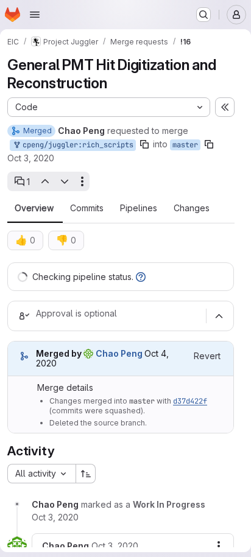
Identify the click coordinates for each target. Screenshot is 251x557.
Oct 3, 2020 (30, 158)
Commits (87, 208)
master (185, 145)
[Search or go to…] (203, 14)
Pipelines (138, 208)
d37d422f (190, 401)
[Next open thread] (64, 181)
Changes (192, 208)
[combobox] (41, 473)
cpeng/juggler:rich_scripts (75, 145)
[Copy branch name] (144, 144)
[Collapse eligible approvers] (218, 316)
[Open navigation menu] (34, 14)
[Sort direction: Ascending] (86, 473)
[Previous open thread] (44, 181)
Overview (34, 208)
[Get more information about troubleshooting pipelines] (141, 276)
